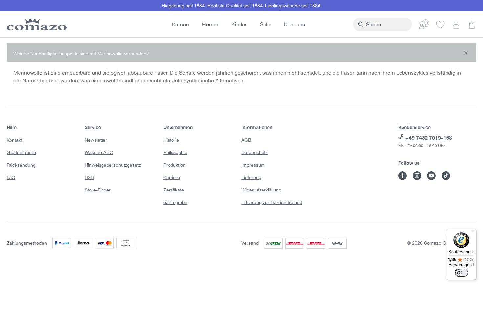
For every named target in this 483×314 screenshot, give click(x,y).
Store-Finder (98, 189)
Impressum (253, 165)
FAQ (11, 177)
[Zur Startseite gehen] (35, 24)
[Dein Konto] (456, 24)
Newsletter (96, 140)
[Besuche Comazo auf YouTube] (431, 175)
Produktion (174, 165)
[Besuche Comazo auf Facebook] (402, 175)
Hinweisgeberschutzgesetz (113, 165)
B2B (89, 177)
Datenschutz (255, 152)
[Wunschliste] (440, 24)
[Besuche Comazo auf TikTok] (446, 175)
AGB (246, 140)
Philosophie (175, 152)
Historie (171, 140)
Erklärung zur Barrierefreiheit (272, 202)
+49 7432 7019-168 (428, 137)
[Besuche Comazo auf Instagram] (417, 175)
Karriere (171, 177)
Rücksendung (21, 165)
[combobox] (386, 24)
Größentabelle (21, 152)
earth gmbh (175, 202)
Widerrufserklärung (261, 189)
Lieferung (251, 177)
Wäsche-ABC (99, 152)
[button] (241, 52)
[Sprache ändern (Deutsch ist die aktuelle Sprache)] (424, 24)
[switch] (461, 273)
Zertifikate (173, 189)
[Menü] (472, 232)
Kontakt (14, 140)
